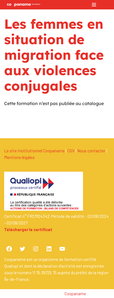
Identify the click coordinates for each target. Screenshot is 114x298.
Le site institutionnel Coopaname (34, 150)
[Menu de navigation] (94, 4)
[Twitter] (22, 249)
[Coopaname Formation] (22, 5)
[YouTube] (62, 249)
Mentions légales (19, 157)
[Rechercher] (105, 5)
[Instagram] (36, 249)
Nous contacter (91, 150)
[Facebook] (9, 249)
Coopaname (75, 293)
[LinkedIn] (49, 249)
